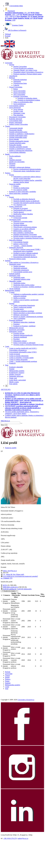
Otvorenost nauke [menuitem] (15, 219)
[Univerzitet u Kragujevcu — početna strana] (22, 59)
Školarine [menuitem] (12, 163)
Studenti (7, 683)
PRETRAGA (5, 421)
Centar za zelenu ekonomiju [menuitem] (18, 359)
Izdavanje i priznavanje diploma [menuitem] (19, 167)
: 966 (21, 16)
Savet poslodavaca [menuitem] (19, 104)
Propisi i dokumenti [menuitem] (15, 122)
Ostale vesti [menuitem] (13, 378)
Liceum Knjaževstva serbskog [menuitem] (23, 68)
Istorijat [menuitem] (11, 65)
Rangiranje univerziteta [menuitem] (16, 330)
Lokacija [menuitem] (16, 85)
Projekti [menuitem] (11, 303)
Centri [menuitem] (7, 346)
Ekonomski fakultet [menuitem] (15, 130)
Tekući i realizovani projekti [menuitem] (22, 307)
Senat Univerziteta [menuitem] (19, 93)
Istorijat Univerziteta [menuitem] (20, 66)
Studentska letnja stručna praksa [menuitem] (23, 285)
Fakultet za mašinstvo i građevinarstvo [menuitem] (21, 134)
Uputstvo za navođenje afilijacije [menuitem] (24, 229)
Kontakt (7, 36)
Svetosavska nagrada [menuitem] (20, 218)
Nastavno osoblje (10, 448)
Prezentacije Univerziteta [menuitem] (17, 117)
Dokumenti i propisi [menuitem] (15, 331)
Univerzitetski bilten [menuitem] (15, 121)
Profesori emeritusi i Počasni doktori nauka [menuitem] (27, 74)
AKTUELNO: (6, 389)
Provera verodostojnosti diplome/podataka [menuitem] (27, 169)
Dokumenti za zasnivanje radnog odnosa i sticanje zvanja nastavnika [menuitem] (27, 177)
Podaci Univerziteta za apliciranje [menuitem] (24, 343)
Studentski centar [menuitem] (19, 277)
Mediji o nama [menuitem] (14, 382)
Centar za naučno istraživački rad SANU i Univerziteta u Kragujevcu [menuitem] (23, 349)
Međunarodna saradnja (12, 685)
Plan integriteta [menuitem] (18, 115)
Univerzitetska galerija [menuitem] (16, 106)
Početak (7, 672)
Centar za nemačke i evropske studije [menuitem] (21, 358)
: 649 (25, 18)
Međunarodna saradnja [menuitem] (12, 290)
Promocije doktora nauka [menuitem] (17, 259)
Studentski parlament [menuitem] (20, 268)
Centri (7, 687)
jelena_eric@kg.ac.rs (10, 571)
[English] (9, 47)
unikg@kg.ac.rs (23, 838)
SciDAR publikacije (9, 589)
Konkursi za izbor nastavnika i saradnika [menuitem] (22, 191)
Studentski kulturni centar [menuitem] (21, 279)
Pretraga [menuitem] (16, 186)
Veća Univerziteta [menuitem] (19, 94)
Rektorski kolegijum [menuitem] (20, 79)
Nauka (7, 681)
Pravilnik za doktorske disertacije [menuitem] (24, 199)
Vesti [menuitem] (6, 365)
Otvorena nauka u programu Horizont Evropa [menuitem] (28, 238)
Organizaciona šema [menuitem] (20, 83)
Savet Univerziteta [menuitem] (19, 91)
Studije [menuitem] (7, 154)
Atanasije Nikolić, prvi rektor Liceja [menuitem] (25, 70)
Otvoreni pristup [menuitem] (18, 223)
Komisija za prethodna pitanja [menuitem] (27, 98)
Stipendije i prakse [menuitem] (15, 281)
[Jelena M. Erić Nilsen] (21, 504)
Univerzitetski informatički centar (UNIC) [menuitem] (23, 352)
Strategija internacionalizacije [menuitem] (23, 335)
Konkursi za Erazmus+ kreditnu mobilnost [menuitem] (27, 287)
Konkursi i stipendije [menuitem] (16, 367)
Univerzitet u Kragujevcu (26, 700)
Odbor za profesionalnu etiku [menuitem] (23, 102)
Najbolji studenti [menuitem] (14, 274)
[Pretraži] (21, 423)
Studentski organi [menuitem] (15, 264)
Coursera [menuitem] (12, 165)
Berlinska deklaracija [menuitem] (20, 225)
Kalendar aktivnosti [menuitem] (15, 119)
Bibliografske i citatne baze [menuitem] (22, 231)
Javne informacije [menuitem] (15, 107)
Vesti (6, 688)
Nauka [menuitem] (7, 195)
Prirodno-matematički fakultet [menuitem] (19, 141)
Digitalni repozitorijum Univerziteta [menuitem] (25, 234)
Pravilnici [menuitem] (16, 339)
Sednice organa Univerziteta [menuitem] (18, 124)
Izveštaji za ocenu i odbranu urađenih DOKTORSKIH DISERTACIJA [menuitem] (25, 254)
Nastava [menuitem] (7, 173)
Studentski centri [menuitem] (14, 275)
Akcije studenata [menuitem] (14, 288)
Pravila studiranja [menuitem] (15, 156)
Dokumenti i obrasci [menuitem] (20, 341)
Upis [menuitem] (10, 158)
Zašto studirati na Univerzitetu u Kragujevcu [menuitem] (23, 262)
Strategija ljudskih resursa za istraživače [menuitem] (26, 201)
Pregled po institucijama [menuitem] (21, 188)
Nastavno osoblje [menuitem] (15, 184)
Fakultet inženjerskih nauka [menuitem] (18, 132)
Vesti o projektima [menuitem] (19, 318)
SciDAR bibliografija (24, 589)
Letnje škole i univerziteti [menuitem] (17, 380)
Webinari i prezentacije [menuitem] (20, 315)
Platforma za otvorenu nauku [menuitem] (22, 221)
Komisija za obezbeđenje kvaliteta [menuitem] (29, 100)
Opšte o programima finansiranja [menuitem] (24, 305)
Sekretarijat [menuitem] (17, 81)
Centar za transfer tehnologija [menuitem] (19, 356)
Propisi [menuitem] (11, 175)
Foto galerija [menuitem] (13, 384)
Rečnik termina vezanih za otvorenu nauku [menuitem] (27, 236)
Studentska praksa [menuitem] (19, 283)
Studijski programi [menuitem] (15, 160)
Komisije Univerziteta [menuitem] (20, 96)
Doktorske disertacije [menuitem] (16, 247)
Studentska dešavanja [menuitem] (16, 376)
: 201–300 (17, 13)
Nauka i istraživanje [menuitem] (15, 206)
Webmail (8, 34)
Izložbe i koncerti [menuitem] (15, 374)
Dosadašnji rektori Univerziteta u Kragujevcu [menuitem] (28, 72)
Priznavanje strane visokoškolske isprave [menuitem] (26, 171)
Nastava (7, 679)
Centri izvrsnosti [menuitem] (14, 354)
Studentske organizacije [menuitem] (21, 270)
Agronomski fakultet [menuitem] (16, 128)
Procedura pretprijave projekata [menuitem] (23, 311)
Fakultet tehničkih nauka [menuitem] (17, 143)
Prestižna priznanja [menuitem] (15, 216)
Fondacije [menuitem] (12, 363)
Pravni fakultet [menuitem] (14, 139)
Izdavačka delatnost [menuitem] (15, 240)
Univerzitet (8, 674)
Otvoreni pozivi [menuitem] (18, 309)
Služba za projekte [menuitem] (19, 298)
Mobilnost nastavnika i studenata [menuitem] (24, 322)
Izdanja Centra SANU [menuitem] (20, 244)
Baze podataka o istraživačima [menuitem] (23, 232)
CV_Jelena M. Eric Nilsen (13, 574)
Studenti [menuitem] (7, 260)
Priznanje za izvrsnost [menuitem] (20, 208)
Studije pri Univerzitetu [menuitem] (17, 162)
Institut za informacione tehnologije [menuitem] (20, 150)
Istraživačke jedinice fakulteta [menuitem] (23, 214)
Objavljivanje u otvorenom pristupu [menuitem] (25, 227)
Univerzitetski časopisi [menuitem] (20, 242)
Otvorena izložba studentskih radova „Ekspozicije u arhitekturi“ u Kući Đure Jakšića (22, 412)
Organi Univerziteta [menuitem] (15, 87)
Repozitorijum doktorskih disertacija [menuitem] (25, 257)
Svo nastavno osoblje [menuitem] (20, 190)
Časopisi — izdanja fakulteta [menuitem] (22, 246)
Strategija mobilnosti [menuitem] (20, 337)
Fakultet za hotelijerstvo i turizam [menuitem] (20, 149)
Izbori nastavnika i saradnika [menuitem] (18, 193)
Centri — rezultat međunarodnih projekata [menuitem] (23, 361)
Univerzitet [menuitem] (8, 63)
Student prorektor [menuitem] (19, 266)
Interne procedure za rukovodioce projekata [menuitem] (27, 313)
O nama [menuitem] (11, 292)
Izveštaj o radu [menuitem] (18, 111)
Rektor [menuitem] (15, 89)
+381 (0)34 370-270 (10, 838)
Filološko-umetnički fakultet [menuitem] (18, 147)
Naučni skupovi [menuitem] (18, 212)
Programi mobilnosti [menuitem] (16, 320)
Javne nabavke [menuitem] (18, 109)
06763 (5, 585)
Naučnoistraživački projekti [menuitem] (22, 210)
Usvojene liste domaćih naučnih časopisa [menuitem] (26, 203)
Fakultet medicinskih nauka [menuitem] (18, 135)
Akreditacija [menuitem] (13, 76)
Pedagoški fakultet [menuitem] (15, 145)
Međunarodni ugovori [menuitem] (16, 328)
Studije (7, 677)
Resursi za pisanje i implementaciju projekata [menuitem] (28, 316)
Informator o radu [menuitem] (19, 113)
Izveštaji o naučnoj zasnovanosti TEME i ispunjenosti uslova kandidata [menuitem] (26, 250)
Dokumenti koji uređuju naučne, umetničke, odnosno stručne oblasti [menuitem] (27, 181)
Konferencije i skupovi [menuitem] (16, 372)
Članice (7, 675)
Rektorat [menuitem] (12, 78)
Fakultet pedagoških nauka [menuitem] (18, 137)
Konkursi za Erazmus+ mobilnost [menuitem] (24, 326)
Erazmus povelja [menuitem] (18, 333)
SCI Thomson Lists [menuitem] (19, 204)
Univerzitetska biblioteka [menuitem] (17, 152)
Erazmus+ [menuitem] (16, 324)
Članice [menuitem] (7, 126)
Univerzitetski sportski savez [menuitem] (22, 272)
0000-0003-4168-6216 (10, 587)
